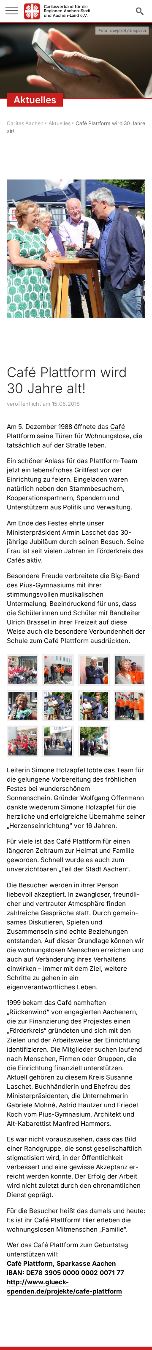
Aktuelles (60, 123)
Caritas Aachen (25, 123)
